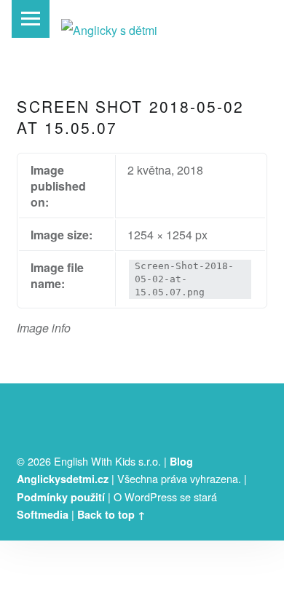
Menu (31, 19)
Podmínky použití (61, 497)
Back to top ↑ (111, 514)
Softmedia (42, 514)
